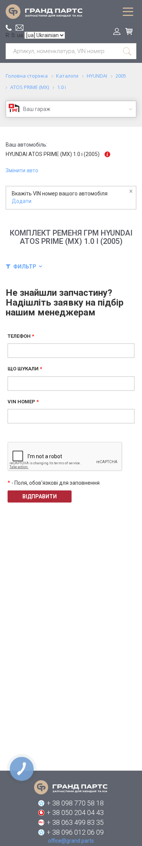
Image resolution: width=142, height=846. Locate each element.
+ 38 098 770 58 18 (75, 803)
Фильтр (24, 267)
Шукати (128, 51)
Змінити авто (22, 170)
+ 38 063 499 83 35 (75, 822)
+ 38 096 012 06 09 (75, 832)
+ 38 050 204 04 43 (75, 812)
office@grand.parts (19, 28)
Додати (21, 201)
